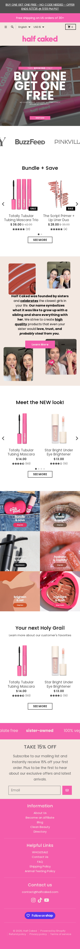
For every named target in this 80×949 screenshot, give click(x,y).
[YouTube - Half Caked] (46, 900)
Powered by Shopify (52, 930)
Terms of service (60, 934)
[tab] (39, 234)
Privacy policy (38, 934)
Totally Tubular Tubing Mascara (21, 452)
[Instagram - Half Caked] (33, 900)
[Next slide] (76, 204)
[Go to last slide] (3, 204)
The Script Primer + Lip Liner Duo (59, 218)
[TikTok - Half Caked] (40, 900)
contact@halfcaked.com (40, 892)
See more (40, 240)
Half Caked (30, 930)
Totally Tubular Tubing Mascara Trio (21, 218)
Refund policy (17, 934)
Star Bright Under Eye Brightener (59, 452)
